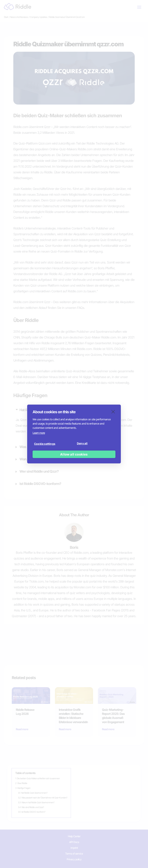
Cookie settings (44, 443)
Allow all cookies (74, 454)
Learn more (39, 432)
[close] (113, 411)
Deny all (82, 443)
